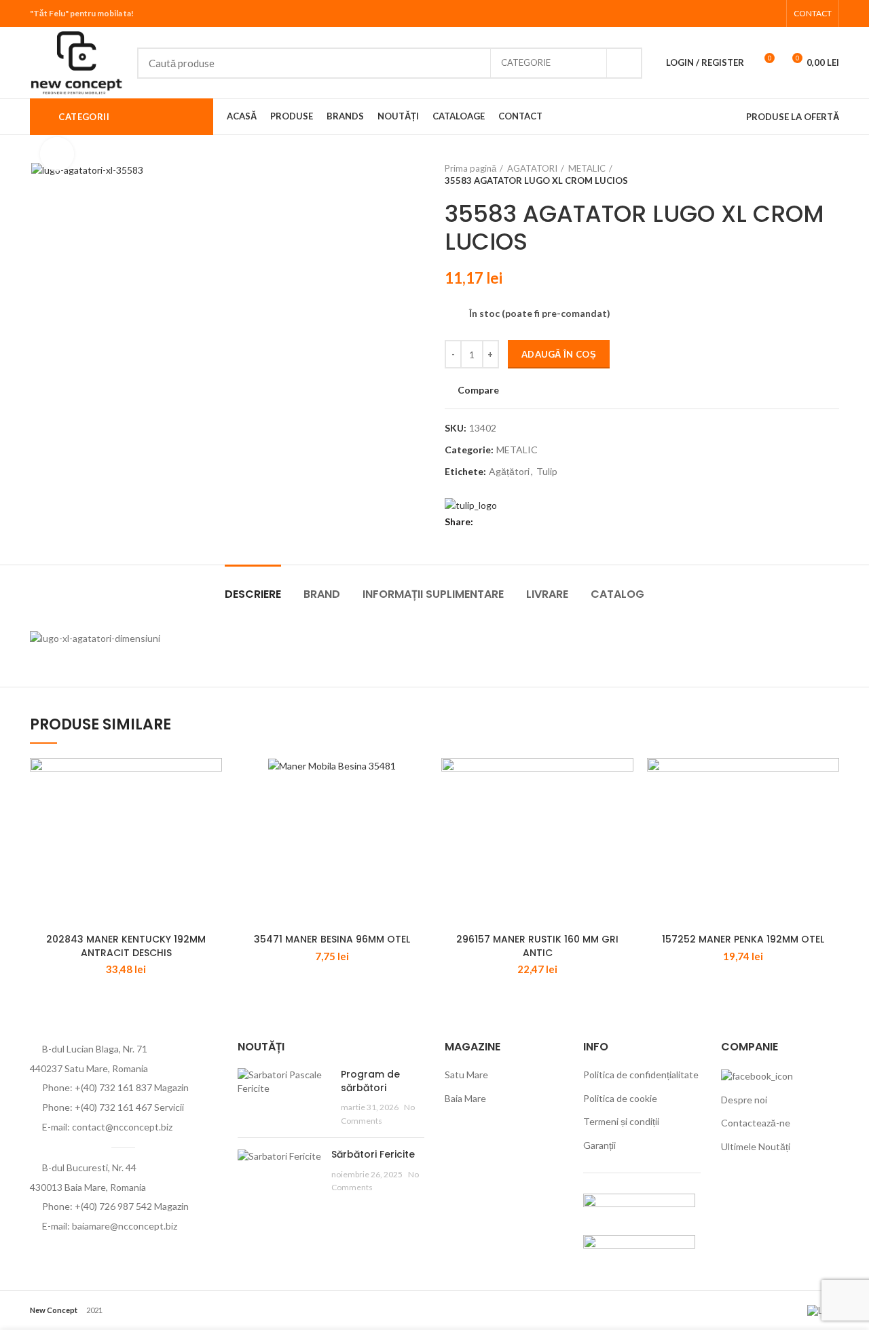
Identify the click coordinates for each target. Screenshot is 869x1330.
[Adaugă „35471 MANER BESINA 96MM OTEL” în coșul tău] (417, 780)
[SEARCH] (624, 63)
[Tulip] (471, 504)
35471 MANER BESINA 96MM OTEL (332, 939)
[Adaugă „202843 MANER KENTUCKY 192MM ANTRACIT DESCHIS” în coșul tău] (212, 780)
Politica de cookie (620, 1098)
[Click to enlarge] (57, 154)
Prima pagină (470, 168)
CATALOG (617, 594)
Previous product (805, 174)
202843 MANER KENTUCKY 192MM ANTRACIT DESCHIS (126, 946)
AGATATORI (532, 168)
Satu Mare (466, 1074)
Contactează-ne (755, 1122)
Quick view (212, 810)
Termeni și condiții (621, 1121)
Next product (832, 174)
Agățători (509, 471)
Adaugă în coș (558, 354)
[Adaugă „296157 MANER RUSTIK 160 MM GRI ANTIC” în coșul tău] (623, 780)
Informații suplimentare (433, 594)
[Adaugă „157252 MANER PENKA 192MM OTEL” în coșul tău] (829, 780)
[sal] (639, 1206)
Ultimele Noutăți (755, 1146)
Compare (478, 390)
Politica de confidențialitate (641, 1074)
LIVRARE (547, 594)
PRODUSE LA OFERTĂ (792, 116)
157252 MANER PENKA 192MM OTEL (743, 939)
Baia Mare (465, 1098)
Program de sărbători (370, 1081)
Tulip (546, 471)
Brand (321, 594)
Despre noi (744, 1099)
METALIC (587, 168)
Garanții (599, 1145)
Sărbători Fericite (373, 1154)
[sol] (639, 1247)
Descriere (253, 594)
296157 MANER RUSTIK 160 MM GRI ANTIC (537, 946)
